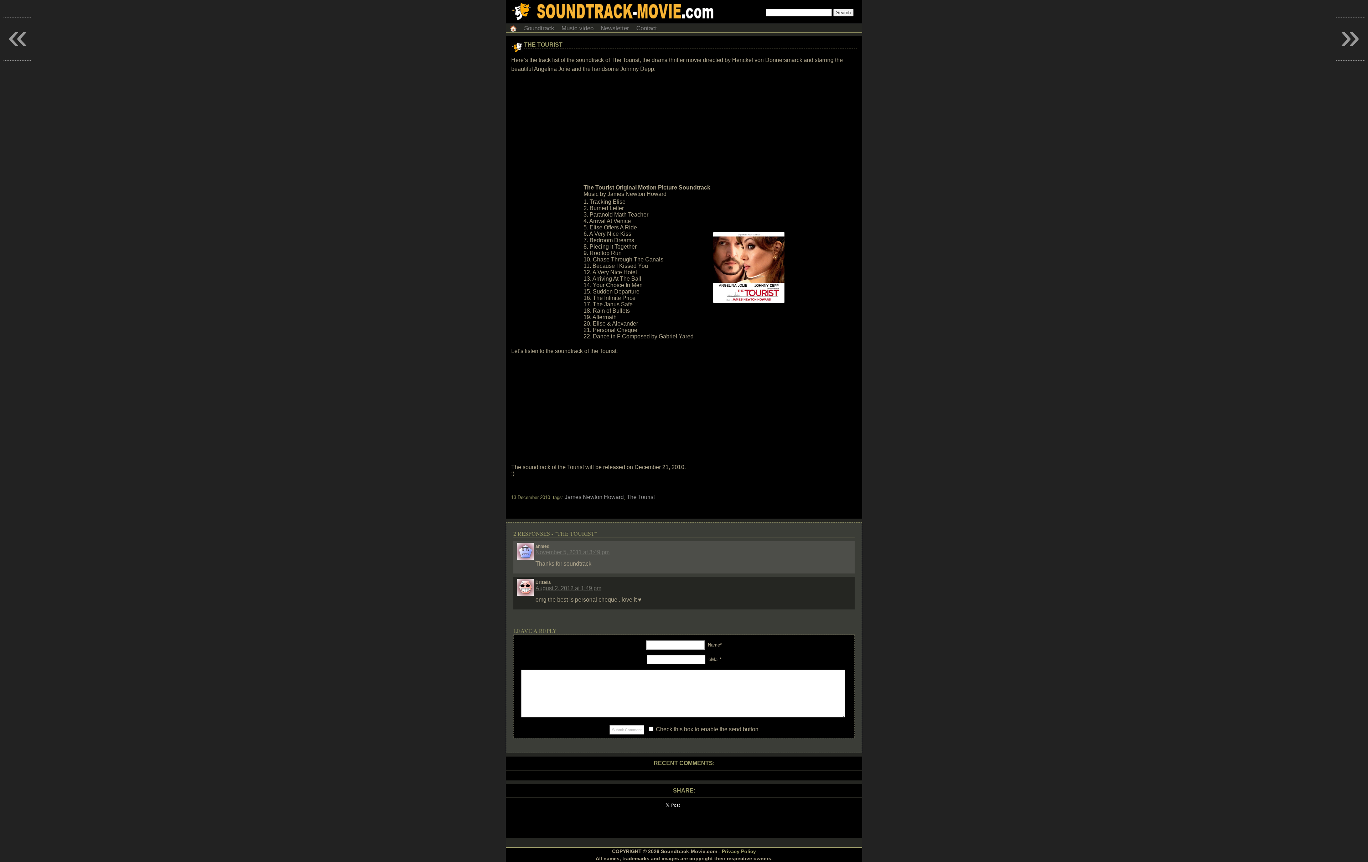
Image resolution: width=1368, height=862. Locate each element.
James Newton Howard (594, 497)
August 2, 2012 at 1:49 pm (568, 588)
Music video (577, 28)
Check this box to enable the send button (706, 729)
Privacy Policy (739, 851)
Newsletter (615, 28)
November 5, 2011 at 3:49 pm (572, 552)
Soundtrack (539, 28)
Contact (646, 28)
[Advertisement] (684, 128)
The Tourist (543, 45)
